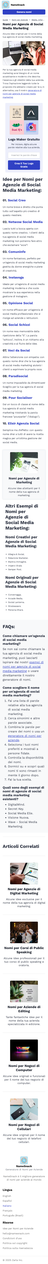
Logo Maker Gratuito (24, 139)
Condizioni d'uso (12, 1238)
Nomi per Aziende (20, 20)
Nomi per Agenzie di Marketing (24, 480)
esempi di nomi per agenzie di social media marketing (23, 666)
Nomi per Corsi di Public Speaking (24, 950)
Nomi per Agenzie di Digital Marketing (24, 891)
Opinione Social (20, 303)
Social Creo (17, 200)
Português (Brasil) (13, 1215)
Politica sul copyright (15, 1243)
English (7, 1196)
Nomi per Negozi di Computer (24, 1068)
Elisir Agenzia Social (23, 423)
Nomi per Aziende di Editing (24, 1009)
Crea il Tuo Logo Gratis (24, 165)
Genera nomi (24, 11)
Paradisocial (18, 376)
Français (7, 1210)
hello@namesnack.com (16, 1233)
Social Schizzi (19, 325)
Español (7, 1200)
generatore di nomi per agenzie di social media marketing (22, 94)
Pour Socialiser (20, 398)
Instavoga (16, 277)
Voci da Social (19, 350)
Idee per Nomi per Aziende (18, 1228)
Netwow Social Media (25, 222)
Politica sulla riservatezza (18, 1248)
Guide (5, 20)
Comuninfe (17, 252)
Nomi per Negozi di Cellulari (24, 1127)
